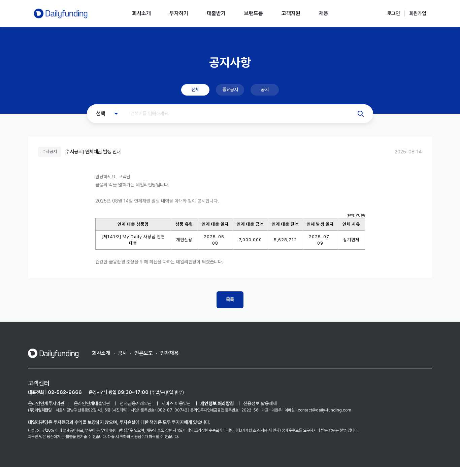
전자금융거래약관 (136, 403)
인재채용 (169, 353)
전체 (195, 89)
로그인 (393, 13)
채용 (323, 13)
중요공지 (230, 89)
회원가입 (417, 13)
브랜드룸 (253, 13)
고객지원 (291, 13)
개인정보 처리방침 (217, 403)
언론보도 (143, 353)
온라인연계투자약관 (46, 403)
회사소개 (141, 13)
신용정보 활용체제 (260, 403)
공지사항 (230, 62)
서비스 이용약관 (176, 403)
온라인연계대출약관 (92, 403)
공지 (264, 89)
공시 (122, 353)
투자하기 (178, 13)
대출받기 (216, 13)
